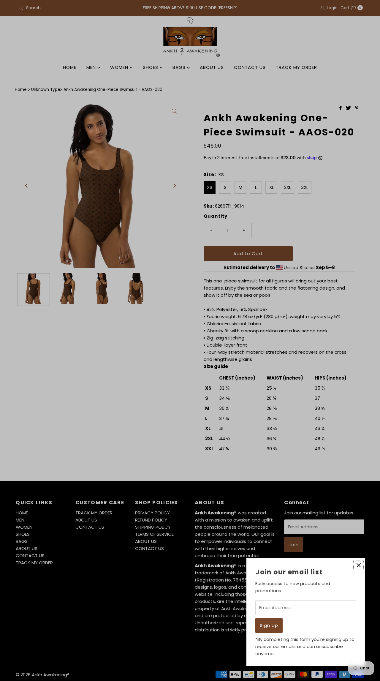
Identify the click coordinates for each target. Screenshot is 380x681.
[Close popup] (358, 565)
